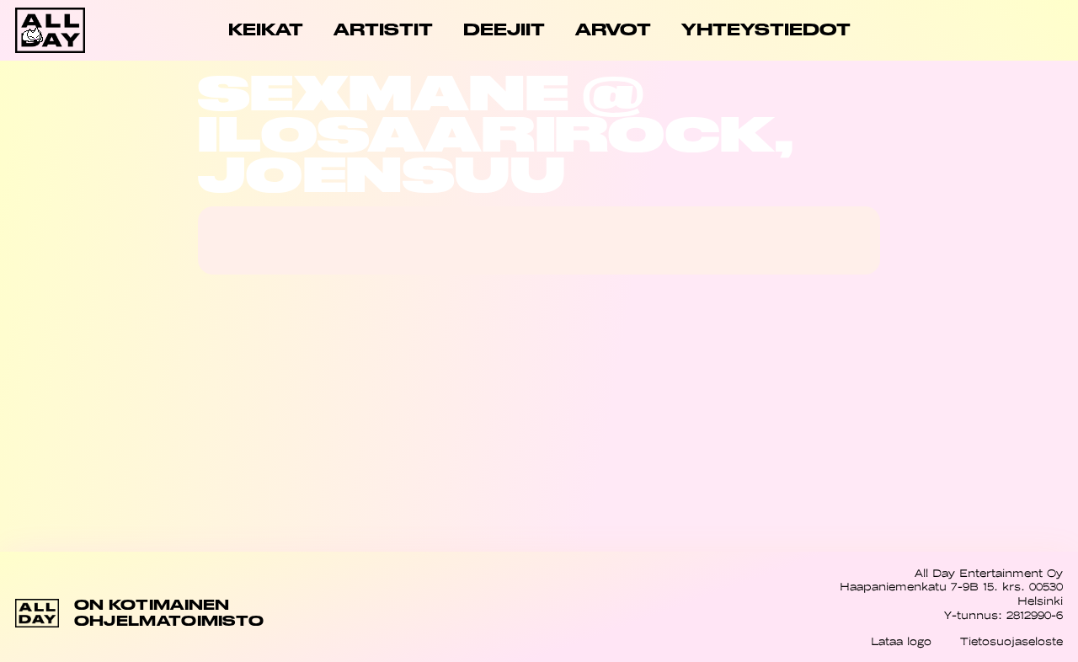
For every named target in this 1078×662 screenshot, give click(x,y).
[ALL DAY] (67, 30)
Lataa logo (901, 641)
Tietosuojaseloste (1011, 641)
